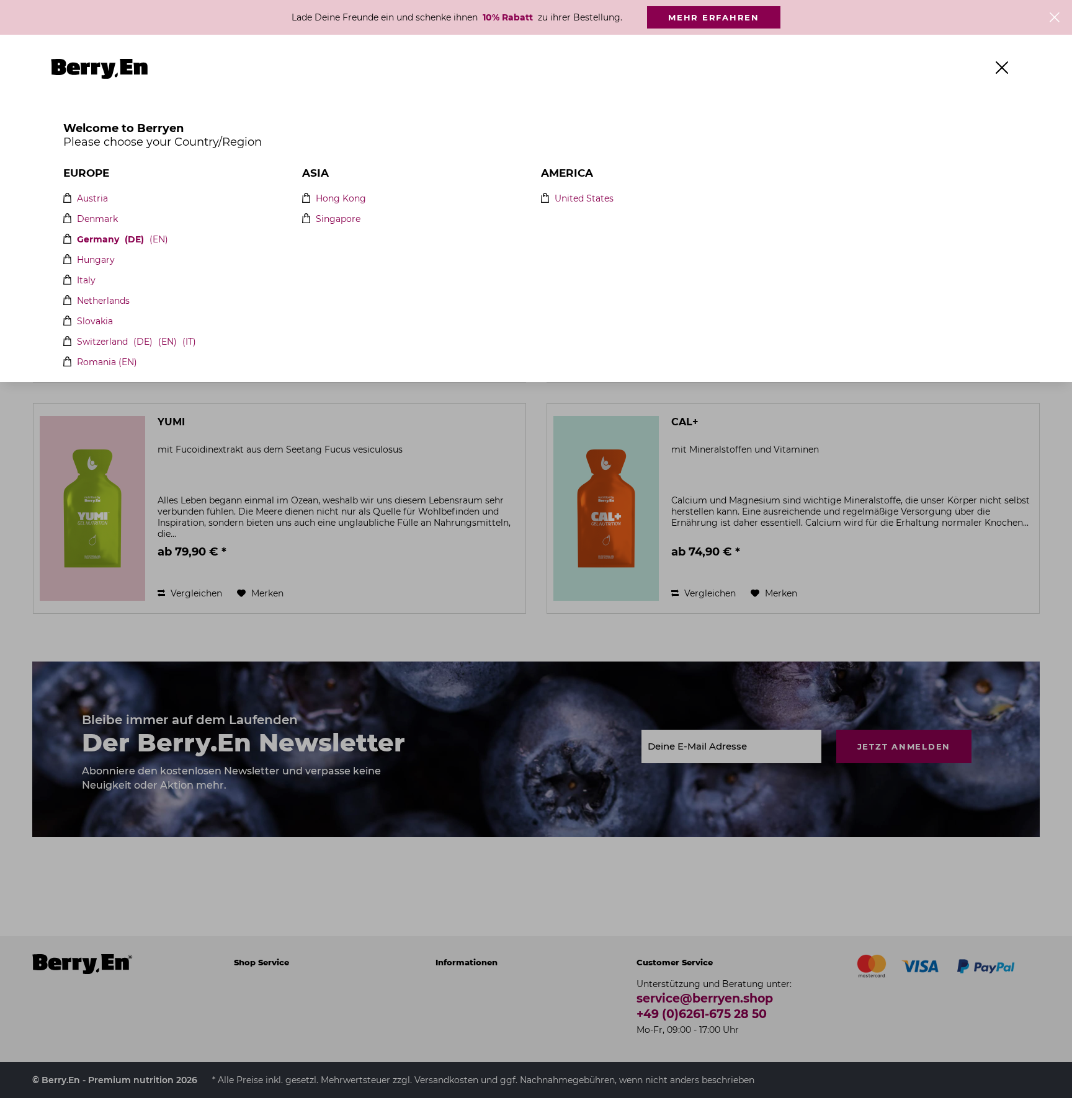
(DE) (134, 239)
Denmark (97, 219)
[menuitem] (225, 69)
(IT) (189, 342)
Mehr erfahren (713, 17)
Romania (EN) (107, 362)
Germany (98, 239)
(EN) (159, 239)
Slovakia (95, 321)
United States (584, 198)
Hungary (96, 260)
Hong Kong (341, 198)
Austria (92, 198)
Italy (86, 280)
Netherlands (103, 301)
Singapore (338, 219)
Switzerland (102, 342)
